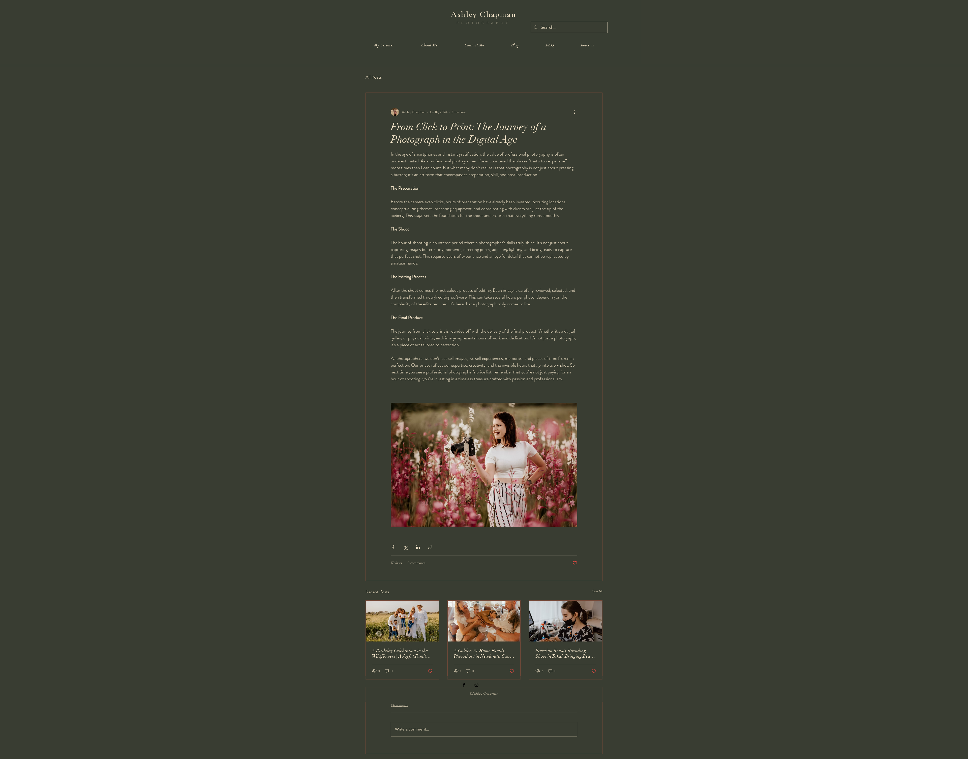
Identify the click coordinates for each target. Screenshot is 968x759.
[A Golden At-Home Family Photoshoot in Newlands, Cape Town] (484, 621)
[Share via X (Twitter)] (405, 547)
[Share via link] (430, 547)
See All (597, 591)
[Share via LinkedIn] (417, 547)
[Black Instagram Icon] (476, 684)
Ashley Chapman (483, 14)
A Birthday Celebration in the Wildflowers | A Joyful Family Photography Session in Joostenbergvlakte (400, 653)
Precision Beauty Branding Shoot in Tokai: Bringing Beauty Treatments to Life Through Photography (565, 653)
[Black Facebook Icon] (463, 684)
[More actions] (574, 112)
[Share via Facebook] (393, 547)
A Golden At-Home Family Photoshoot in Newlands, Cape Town (483, 653)
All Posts (374, 77)
